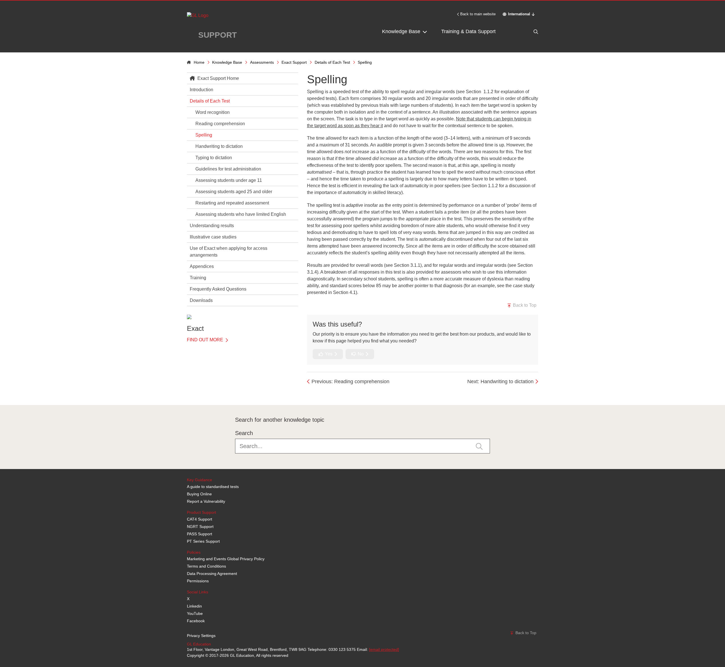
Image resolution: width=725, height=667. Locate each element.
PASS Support (199, 534)
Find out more (205, 339)
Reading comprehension (220, 123)
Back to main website (478, 14)
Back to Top (524, 305)
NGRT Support (200, 526)
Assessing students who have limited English (240, 214)
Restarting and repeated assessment (232, 203)
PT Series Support (203, 541)
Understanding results (212, 225)
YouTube (195, 613)
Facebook (196, 621)
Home (199, 62)
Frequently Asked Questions (218, 289)
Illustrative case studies (213, 237)
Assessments (262, 62)
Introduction (201, 89)
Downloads (201, 300)
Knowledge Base (402, 31)
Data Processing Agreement (212, 573)
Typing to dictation (213, 157)
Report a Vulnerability (206, 501)
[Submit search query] (479, 445)
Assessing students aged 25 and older (233, 191)
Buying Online (199, 494)
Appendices (202, 266)
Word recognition (212, 112)
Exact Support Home (217, 78)
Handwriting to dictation (219, 146)
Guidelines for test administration (228, 169)
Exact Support (294, 62)
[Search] (524, 31)
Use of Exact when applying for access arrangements (228, 251)
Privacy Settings (201, 635)
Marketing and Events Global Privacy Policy (226, 559)
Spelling (203, 135)
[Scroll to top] (185, 392)
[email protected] (384, 649)
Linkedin (194, 606)
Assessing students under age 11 (228, 180)
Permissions (198, 581)
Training (198, 277)
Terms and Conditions (206, 566)
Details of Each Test (332, 62)
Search (244, 433)
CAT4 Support (199, 519)
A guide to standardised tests (213, 486)
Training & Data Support (468, 31)
